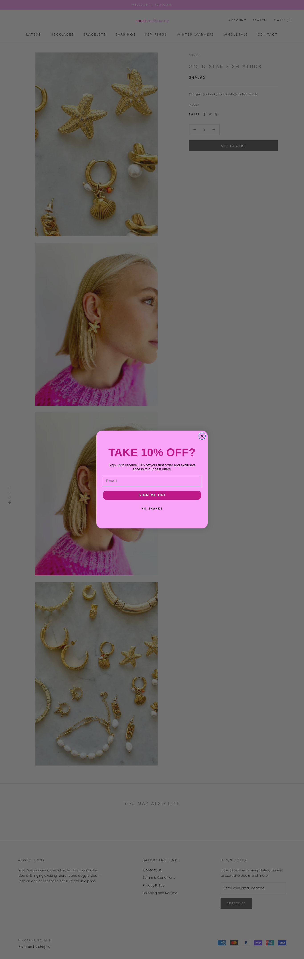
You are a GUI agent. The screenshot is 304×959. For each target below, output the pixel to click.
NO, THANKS (152, 508)
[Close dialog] (202, 436)
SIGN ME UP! (152, 495)
